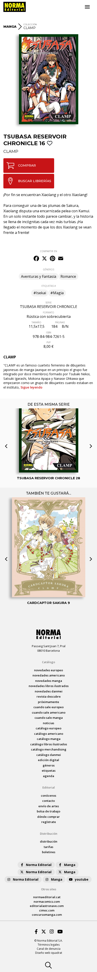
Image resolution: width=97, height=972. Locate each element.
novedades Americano (48, 675)
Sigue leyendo (31, 387)
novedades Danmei (48, 691)
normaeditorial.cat (46, 897)
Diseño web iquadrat (48, 953)
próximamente (48, 702)
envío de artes (48, 806)
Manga (69, 865)
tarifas (48, 847)
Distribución (48, 834)
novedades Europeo (48, 670)
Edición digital (48, 760)
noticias (48, 723)
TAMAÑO (36, 322)
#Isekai (39, 292)
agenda (48, 776)
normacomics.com (47, 902)
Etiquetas (48, 771)
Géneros (49, 765)
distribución (48, 841)
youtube (81, 879)
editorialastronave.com (47, 906)
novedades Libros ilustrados (49, 686)
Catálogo (48, 662)
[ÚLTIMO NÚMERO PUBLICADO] (48, 427)
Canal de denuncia (48, 949)
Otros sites (48, 889)
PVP (48, 342)
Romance (68, 276)
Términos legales (49, 945)
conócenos (48, 795)
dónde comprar (48, 817)
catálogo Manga (48, 739)
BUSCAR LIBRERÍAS (34, 181)
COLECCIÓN (30, 24)
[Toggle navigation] (87, 6)
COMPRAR (27, 165)
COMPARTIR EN (48, 251)
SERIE (48, 302)
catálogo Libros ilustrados (48, 744)
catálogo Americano (48, 734)
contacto (48, 801)
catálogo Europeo (48, 728)
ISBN (48, 332)
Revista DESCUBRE (49, 696)
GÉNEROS (48, 269)
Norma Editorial (38, 865)
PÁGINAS (60, 322)
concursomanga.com (47, 915)
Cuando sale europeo (48, 707)
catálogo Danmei (48, 755)
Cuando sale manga (49, 718)
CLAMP (10, 151)
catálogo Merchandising (48, 749)
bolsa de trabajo (48, 811)
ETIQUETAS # (49, 285)
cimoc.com (46, 910)
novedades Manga (48, 681)
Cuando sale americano (48, 712)
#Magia (57, 292)
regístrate (48, 822)
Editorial (48, 787)
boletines (48, 852)
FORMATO (48, 312)
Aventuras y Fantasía (38, 276)
